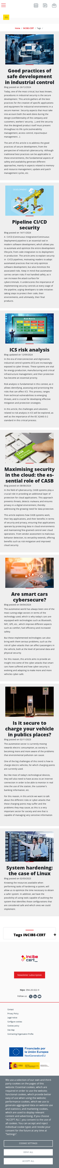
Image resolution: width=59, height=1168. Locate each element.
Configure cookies (14, 1021)
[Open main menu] (3, 4)
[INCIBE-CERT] (29, 958)
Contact (10, 1009)
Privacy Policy (13, 1013)
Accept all (28, 1161)
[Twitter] (31, 996)
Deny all (28, 1152)
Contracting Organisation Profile (20, 1034)
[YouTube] (39, 996)
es (6, 17)
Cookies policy (13, 1025)
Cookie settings (28, 1143)
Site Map (11, 1030)
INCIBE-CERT (28, 28)
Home (17, 28)
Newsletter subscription (29, 975)
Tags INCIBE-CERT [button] (30, 934)
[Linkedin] (35, 996)
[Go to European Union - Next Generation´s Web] (29, 1053)
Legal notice (12, 1017)
